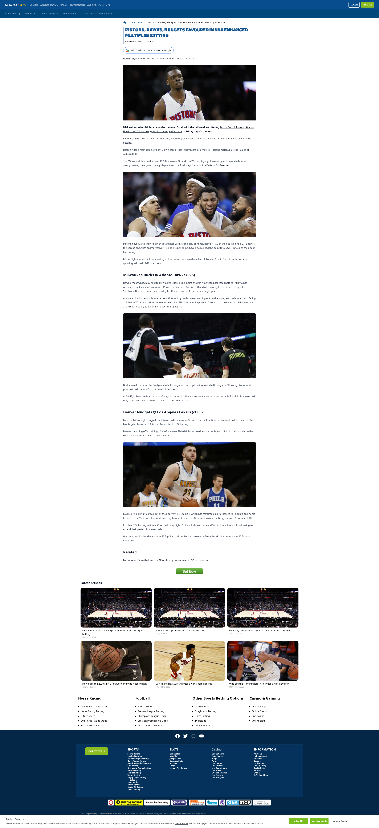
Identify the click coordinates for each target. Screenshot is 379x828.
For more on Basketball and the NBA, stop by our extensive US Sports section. (166, 560)
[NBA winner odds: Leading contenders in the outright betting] (116, 608)
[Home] (124, 22)
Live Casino (258, 716)
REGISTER (367, 4)
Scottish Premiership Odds (153, 720)
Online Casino (260, 711)
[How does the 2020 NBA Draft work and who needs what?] (116, 661)
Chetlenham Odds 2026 (94, 706)
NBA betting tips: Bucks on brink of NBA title (180, 630)
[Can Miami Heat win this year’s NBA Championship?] (189, 661)
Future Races (88, 716)
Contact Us (96, 751)
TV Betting (200, 720)
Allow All (298, 821)
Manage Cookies (341, 821)
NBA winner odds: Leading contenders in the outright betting (112, 632)
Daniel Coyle (130, 58)
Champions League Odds (152, 716)
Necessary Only (319, 821)
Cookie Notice (181, 823)
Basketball (137, 22)
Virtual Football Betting (150, 725)
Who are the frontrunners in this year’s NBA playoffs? (259, 683)
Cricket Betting (203, 725)
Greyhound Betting (205, 711)
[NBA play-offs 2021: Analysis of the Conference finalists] (262, 608)
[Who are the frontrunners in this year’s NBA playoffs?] (262, 661)
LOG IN (354, 4)
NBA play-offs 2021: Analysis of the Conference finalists (259, 630)
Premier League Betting (151, 711)
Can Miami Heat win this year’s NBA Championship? (184, 683)
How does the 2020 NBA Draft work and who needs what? (114, 683)
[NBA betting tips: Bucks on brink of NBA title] (189, 608)
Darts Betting (202, 716)
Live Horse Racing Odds (94, 720)
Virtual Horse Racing (92, 725)
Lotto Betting (202, 706)
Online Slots (258, 720)
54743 (203, 813)
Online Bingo (259, 706)
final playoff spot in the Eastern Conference (204, 165)
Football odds (145, 706)
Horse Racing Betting (92, 711)
